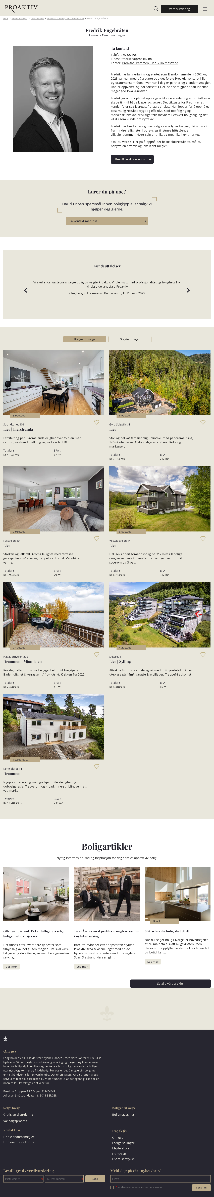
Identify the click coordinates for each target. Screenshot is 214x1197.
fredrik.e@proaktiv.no (137, 59)
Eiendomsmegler (19, 18)
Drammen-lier (37, 18)
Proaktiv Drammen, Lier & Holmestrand (65, 18)
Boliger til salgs (84, 339)
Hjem (5, 18)
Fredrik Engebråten (97, 18)
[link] (154, 8)
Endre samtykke (123, 1159)
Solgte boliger (130, 339)
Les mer (158, 1186)
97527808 (130, 55)
